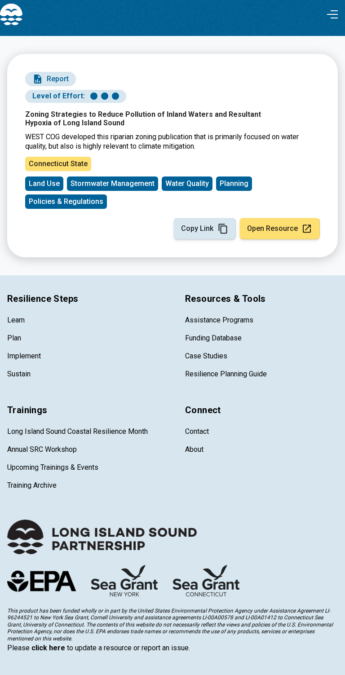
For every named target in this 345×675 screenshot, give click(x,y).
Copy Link (197, 228)
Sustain (19, 374)
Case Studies (206, 356)
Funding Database (213, 338)
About (194, 449)
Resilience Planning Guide (226, 374)
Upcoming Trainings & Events (52, 467)
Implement (24, 356)
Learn (16, 320)
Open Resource (272, 228)
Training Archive (32, 485)
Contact (197, 431)
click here (48, 648)
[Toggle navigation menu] (332, 14)
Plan (14, 338)
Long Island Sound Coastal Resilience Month (77, 431)
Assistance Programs (219, 320)
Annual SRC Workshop (42, 449)
